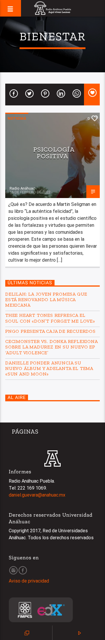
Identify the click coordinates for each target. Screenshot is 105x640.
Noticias (17, 118)
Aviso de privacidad (29, 581)
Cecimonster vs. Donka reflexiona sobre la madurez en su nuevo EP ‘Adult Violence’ (51, 347)
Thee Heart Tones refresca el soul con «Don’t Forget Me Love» (50, 317)
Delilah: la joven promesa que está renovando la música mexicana (46, 299)
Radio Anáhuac (22, 188)
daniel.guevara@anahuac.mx (37, 495)
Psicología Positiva (54, 152)
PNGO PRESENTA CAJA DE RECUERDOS (50, 331)
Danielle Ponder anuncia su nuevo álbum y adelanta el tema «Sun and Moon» (49, 368)
